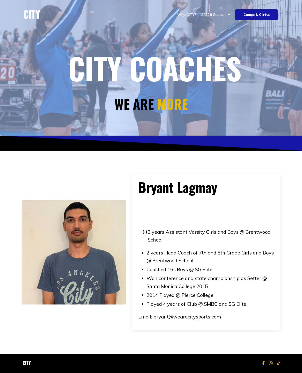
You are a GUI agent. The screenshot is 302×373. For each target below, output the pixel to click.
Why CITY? (186, 14)
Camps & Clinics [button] (256, 15)
